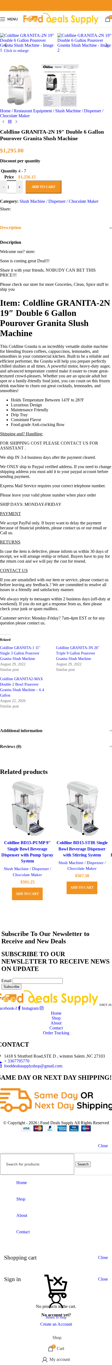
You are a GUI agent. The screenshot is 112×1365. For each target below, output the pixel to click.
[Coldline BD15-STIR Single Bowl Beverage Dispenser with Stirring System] (82, 809)
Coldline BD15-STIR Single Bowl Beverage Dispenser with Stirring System (82, 848)
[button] (5, 45)
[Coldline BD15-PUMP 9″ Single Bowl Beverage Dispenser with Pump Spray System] (27, 809)
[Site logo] (61, 24)
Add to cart (43, 187)
